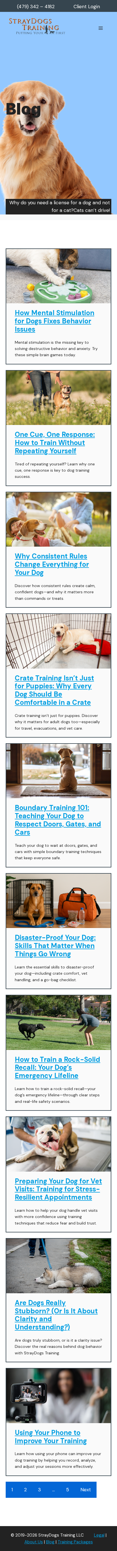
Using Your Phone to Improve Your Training (51, 1436)
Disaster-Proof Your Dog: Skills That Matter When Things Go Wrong (55, 945)
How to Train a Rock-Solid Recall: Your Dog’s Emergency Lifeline (57, 1067)
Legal (99, 1535)
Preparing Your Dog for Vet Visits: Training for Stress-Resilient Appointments (58, 1189)
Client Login (87, 6)
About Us (33, 1542)
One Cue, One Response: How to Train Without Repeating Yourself (55, 442)
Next (85, 1489)
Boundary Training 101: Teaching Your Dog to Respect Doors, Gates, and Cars (58, 819)
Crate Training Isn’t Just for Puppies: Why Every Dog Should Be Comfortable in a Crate (54, 690)
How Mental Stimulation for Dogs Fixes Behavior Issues (54, 321)
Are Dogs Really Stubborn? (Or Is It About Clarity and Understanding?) (56, 1314)
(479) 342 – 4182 (36, 6)
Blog (50, 1542)
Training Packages (75, 1542)
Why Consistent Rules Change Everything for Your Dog (52, 564)
